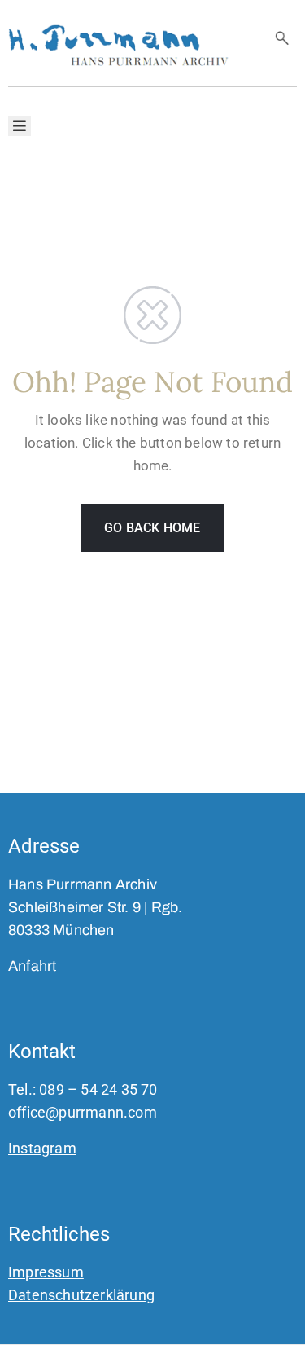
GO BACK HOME (152, 528)
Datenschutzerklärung (81, 1294)
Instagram (42, 1148)
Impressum (46, 1272)
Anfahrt (32, 966)
